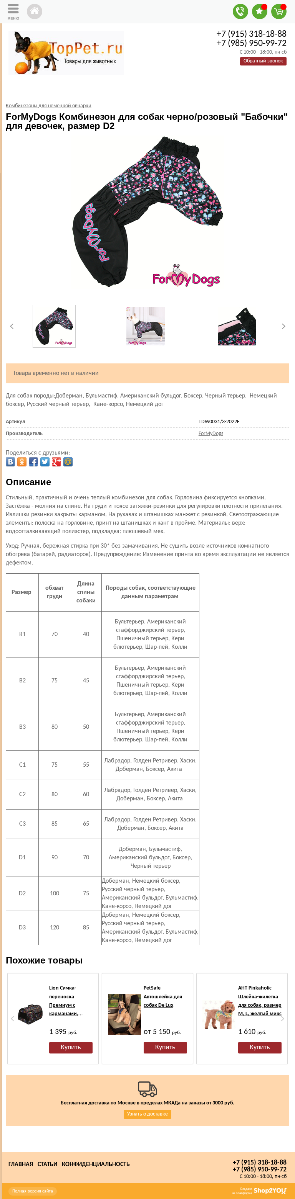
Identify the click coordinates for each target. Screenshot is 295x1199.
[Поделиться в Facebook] (33, 461)
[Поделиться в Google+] (56, 461)
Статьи (47, 1164)
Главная (20, 1164)
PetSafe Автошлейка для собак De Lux (163, 996)
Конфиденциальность (96, 1164)
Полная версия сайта (32, 1191)
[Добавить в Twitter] (45, 461)
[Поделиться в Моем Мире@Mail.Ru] (68, 461)
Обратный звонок (263, 61)
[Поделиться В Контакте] (10, 461)
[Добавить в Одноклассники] (22, 461)
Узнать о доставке (147, 1114)
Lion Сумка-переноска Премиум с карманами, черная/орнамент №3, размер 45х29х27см (70, 1013)
